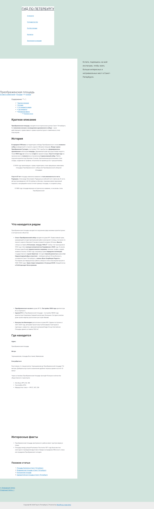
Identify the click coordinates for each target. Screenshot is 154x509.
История (20, 105)
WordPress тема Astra (64, 505)
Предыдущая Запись (7, 488)
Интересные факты (24, 111)
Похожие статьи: (28, 113)
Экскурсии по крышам (34, 41)
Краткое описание (23, 103)
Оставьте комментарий (7, 94)
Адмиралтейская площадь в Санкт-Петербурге (32, 475)
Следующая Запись (7, 490)
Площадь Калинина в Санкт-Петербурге (30, 468)
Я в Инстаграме (32, 28)
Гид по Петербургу (38, 9)
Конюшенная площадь (24, 472)
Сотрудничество (32, 22)
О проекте (30, 16)
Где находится (22, 109)
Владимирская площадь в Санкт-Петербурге (31, 470)
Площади (19, 94)
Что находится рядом (24, 107)
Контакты (30, 34)
